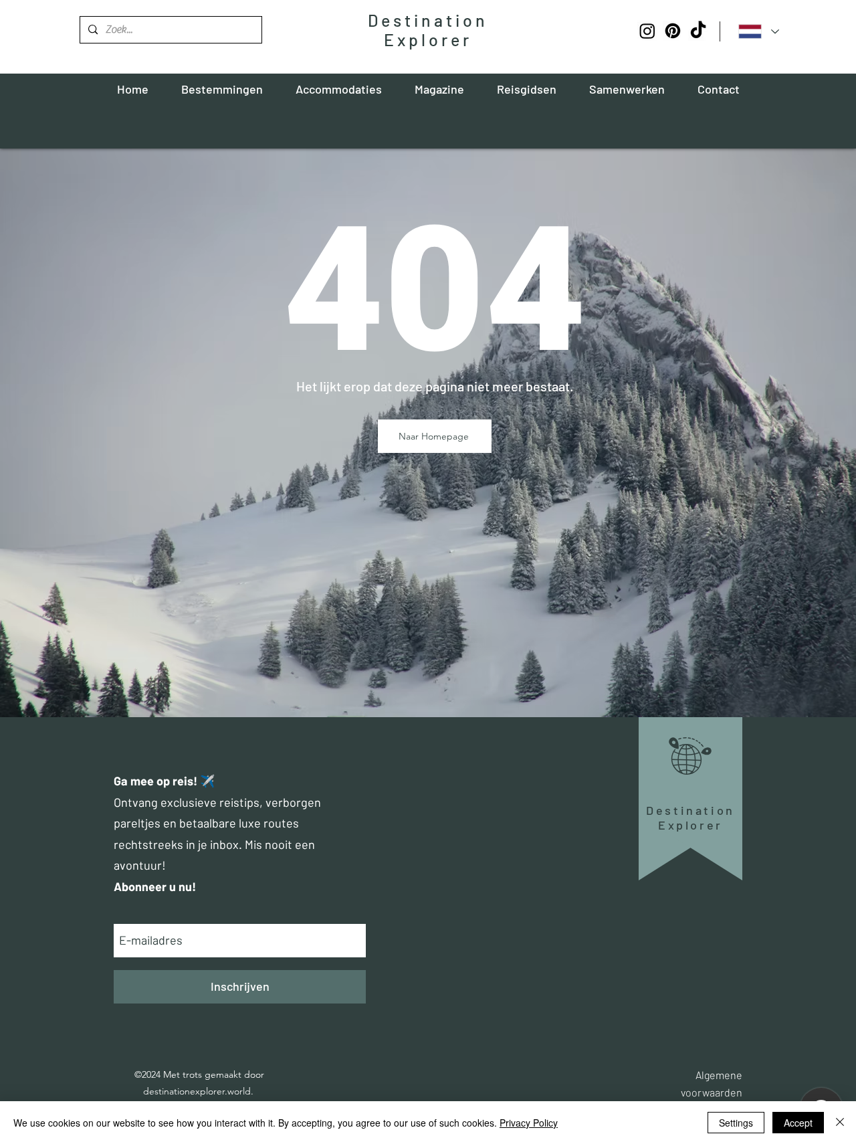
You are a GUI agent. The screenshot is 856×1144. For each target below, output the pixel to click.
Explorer (428, 39)
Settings (736, 1122)
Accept (798, 1122)
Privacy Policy (529, 1122)
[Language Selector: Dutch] (758, 31)
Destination (428, 20)
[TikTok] (698, 31)
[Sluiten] (840, 1122)
